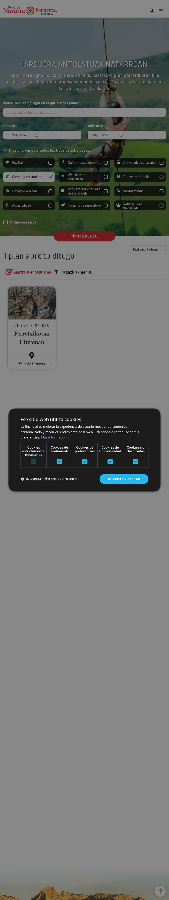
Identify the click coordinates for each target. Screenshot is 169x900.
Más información (54, 437)
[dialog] (84, 450)
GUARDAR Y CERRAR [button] (124, 479)
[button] (48, 479)
